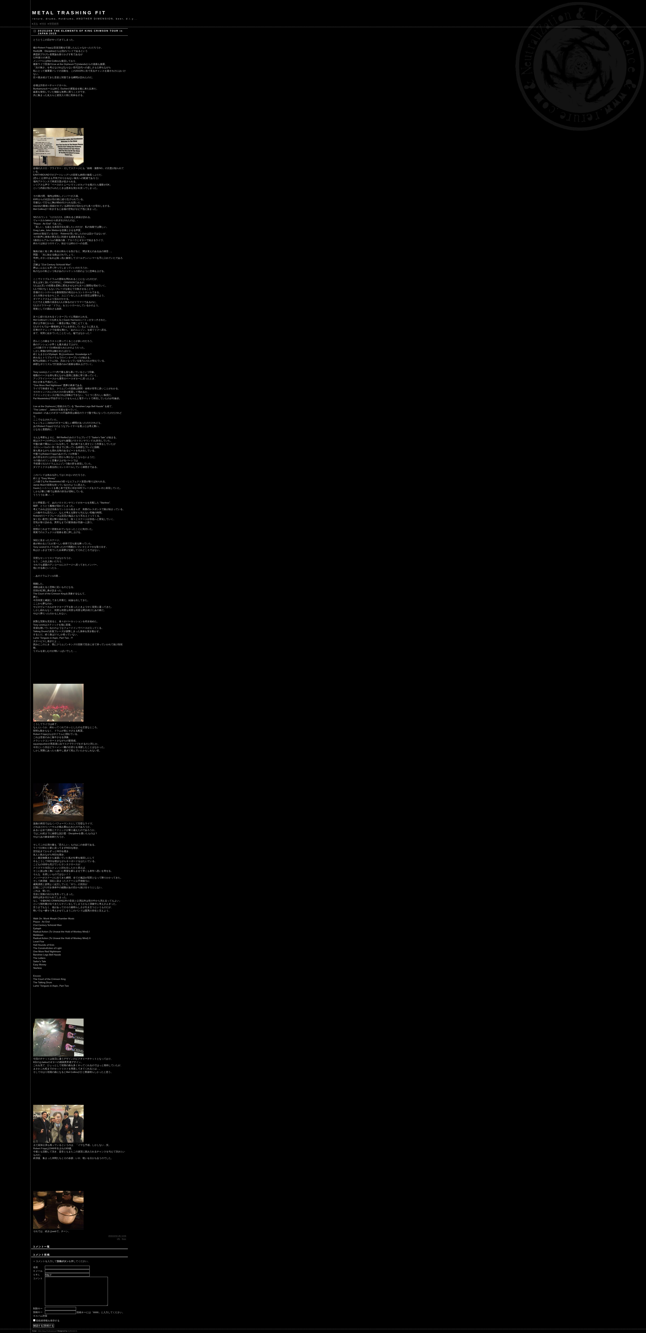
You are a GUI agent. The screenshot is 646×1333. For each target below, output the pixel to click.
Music (124, 1239)
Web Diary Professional (47, 1331)
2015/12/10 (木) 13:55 (117, 1236)
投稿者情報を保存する (48, 1320)
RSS (43, 23)
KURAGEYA (72, 1331)
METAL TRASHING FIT (69, 12)
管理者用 (54, 23)
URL (118, 1239)
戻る (35, 23)
